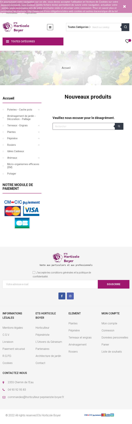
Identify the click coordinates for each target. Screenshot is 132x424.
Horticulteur (12, 13)
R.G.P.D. (7, 356)
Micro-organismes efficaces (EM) (23, 166)
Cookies (8, 363)
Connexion (108, 330)
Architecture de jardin (48, 356)
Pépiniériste (43, 334)
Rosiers (11, 144)
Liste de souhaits (112, 351)
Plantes (11, 132)
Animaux (12, 157)
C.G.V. (6, 334)
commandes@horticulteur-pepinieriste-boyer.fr (36, 397)
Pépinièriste (30, 13)
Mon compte (109, 323)
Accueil (8, 98)
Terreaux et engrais (80, 337)
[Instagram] (70, 296)
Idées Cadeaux (15, 151)
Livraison (8, 341)
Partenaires (42, 349)
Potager (11, 173)
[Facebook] (61, 296)
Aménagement (77, 344)
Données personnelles (115, 337)
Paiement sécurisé (14, 349)
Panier (105, 344)
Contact (40, 363)
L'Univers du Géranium (49, 341)
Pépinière (12, 138)
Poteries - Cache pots (19, 109)
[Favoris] (127, 42)
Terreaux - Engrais (17, 125)
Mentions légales (13, 327)
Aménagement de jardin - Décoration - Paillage (21, 117)
